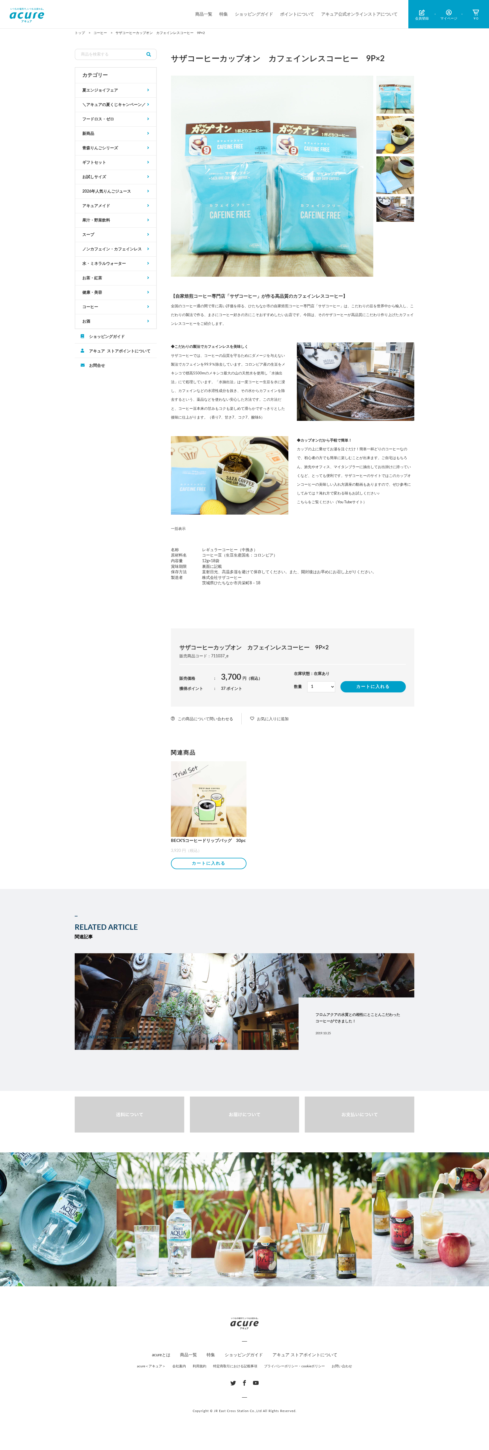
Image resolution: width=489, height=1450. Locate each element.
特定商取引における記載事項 (235, 1366)
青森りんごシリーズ (100, 148)
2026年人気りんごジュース (106, 191)
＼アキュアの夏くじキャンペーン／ (114, 105)
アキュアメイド (96, 206)
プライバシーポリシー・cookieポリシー (294, 1366)
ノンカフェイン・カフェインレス (112, 249)
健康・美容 (92, 293)
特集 (223, 14)
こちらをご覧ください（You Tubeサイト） (332, 502)
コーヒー (90, 307)
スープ (88, 235)
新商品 (88, 134)
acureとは (161, 1355)
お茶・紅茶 (92, 278)
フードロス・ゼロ (98, 119)
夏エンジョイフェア (100, 90)
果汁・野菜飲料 (96, 220)
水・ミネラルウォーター (104, 264)
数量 (298, 687)
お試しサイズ (94, 177)
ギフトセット (94, 163)
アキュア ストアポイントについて (120, 351)
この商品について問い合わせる (205, 719)
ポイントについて (297, 14)
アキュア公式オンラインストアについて (359, 14)
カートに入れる (373, 687)
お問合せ (97, 365)
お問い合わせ (342, 1366)
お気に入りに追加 (273, 719)
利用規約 (199, 1366)
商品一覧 (203, 14)
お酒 (86, 321)
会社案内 (179, 1366)
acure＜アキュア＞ (151, 1366)
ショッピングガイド (254, 14)
